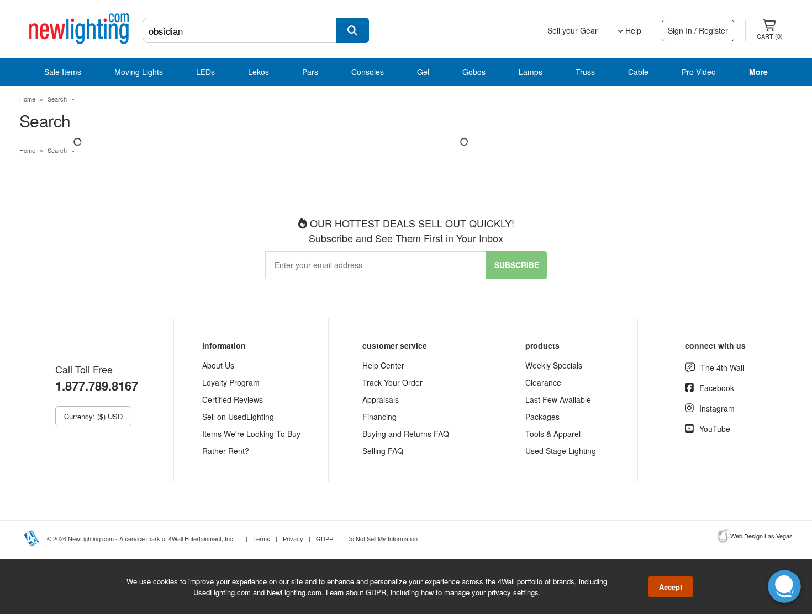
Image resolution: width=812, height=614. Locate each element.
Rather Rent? (225, 450)
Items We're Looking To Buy (251, 433)
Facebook (716, 387)
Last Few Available (558, 399)
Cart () (770, 35)
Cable (638, 71)
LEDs (205, 71)
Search (57, 98)
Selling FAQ (382, 450)
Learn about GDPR (356, 591)
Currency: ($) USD (93, 416)
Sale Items (62, 71)
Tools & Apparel (553, 433)
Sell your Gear (572, 30)
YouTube (714, 428)
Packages (542, 416)
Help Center (383, 365)
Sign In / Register (698, 30)
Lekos (258, 71)
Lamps (530, 71)
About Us (218, 365)
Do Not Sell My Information (382, 538)
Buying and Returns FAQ (405, 433)
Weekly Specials (553, 365)
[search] (352, 30)
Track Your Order (392, 382)
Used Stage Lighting (560, 450)
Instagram (717, 408)
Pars (310, 71)
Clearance (543, 382)
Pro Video (699, 71)
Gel (423, 71)
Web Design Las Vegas (761, 535)
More (758, 71)
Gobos (474, 71)
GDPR (325, 538)
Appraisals (380, 399)
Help (632, 30)
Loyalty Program (231, 382)
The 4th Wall (722, 367)
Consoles (367, 71)
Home (27, 98)
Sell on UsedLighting (238, 416)
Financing (379, 416)
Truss (585, 71)
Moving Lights (138, 71)
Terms (261, 538)
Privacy (293, 538)
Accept (670, 586)
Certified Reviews (232, 399)
